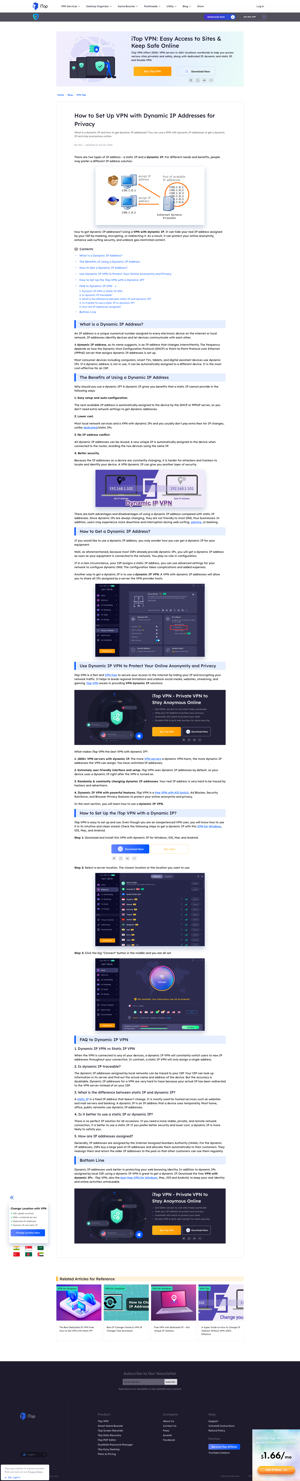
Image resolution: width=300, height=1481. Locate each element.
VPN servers (152, 759)
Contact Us (169, 1425)
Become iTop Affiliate (224, 1446)
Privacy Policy (35, 1472)
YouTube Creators (219, 1452)
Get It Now (277, 1470)
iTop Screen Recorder (110, 1430)
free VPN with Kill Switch (172, 792)
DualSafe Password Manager (115, 1444)
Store (200, 6)
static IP (83, 1099)
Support (213, 1421)
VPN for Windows (209, 826)
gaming (196, 522)
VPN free (111, 675)
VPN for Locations (115, 1288)
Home (61, 94)
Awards (167, 1435)
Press (166, 1430)
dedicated (90, 427)
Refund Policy (216, 1430)
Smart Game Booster (110, 1425)
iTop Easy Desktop (109, 1449)
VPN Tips (81, 94)
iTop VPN (92, 683)
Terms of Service (230, 1476)
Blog (70, 94)
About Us (168, 1421)
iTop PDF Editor (107, 1439)
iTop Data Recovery (109, 1435)
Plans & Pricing (107, 1454)
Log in (260, 6)
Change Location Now (28, 1232)
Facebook (169, 1439)
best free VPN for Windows (138, 1177)
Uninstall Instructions (221, 1425)
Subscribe (170, 1382)
